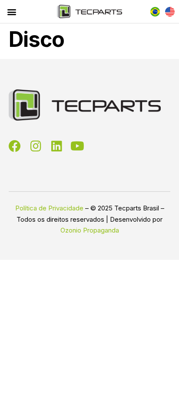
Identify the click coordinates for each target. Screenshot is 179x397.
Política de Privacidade (49, 208)
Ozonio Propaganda (89, 230)
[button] (11, 11)
